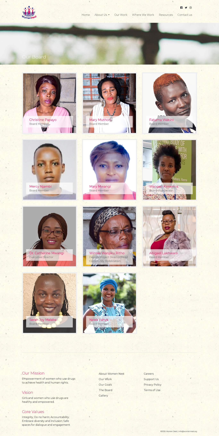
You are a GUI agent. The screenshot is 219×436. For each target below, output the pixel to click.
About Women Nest (111, 373)
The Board (105, 390)
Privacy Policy (152, 384)
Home (86, 14)
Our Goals (105, 384)
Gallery (103, 395)
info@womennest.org (188, 431)
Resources (166, 14)
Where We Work (143, 14)
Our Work (120, 14)
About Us (101, 14)
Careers (149, 373)
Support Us (151, 379)
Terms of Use (152, 390)
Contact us (184, 14)
